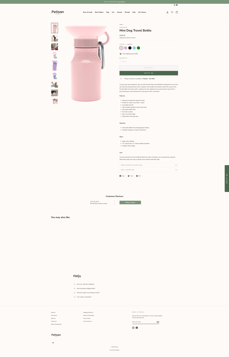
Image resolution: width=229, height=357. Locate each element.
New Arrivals (87, 12)
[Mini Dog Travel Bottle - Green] (62, 262)
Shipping (122, 38)
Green (138, 48)
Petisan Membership (56, 324)
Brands (127, 12)
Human (119, 12)
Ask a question (127, 169)
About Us (53, 318)
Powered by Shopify (114, 350)
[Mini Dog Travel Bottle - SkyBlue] (59, 262)
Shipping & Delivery (88, 312)
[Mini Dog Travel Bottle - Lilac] (54, 262)
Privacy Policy (87, 318)
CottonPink (121, 48)
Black (130, 48)
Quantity (123, 58)
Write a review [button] (130, 202)
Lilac (125, 48)
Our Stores (142, 12)
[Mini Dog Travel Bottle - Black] (57, 262)
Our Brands (54, 315)
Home (121, 24)
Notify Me (148, 73)
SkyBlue (134, 48)
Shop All (53, 312)
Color (126, 44)
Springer (123, 27)
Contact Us (54, 321)
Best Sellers (99, 12)
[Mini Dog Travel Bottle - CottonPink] (52, 262)
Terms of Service (87, 321)
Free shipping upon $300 (131, 165)
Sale (134, 12)
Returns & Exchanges (88, 315)
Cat (113, 12)
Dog (107, 12)
